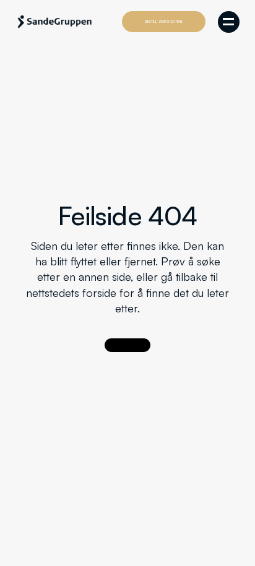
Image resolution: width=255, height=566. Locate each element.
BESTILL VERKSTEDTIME (164, 21)
